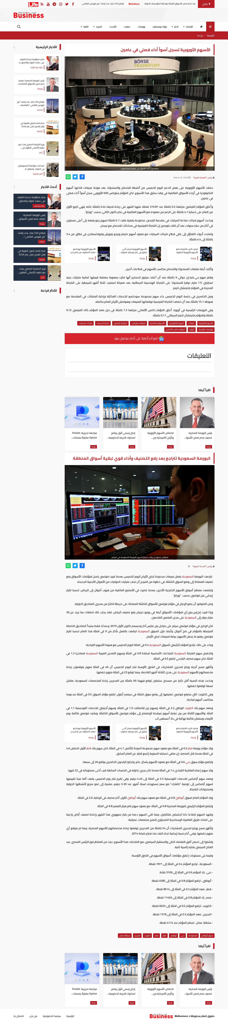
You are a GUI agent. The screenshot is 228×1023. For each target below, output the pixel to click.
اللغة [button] (86, 26)
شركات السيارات (85, 323)
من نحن (33, 1016)
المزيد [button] (99, 26)
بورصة (200, 35)
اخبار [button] (176, 26)
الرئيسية (211, 35)
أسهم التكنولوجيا (176, 323)
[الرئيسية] (201, 27)
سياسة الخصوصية (52, 1016)
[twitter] (75, 177)
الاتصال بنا (18, 1016)
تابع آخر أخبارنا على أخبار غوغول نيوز (136, 338)
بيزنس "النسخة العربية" (202, 178)
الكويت (189, 708)
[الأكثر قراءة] (14, 291)
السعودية (187, 576)
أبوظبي (180, 797)
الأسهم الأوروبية (206, 323)
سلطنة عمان (124, 935)
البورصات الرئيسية (206, 329)
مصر (156, 935)
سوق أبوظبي (207, 935)
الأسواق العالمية (157, 323)
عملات (127, 26)
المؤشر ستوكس (138, 323)
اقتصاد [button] (189, 26)
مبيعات (191, 323)
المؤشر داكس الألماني (175, 329)
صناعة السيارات (103, 323)
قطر (190, 748)
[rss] (42, 4)
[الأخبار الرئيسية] (14, 47)
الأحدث (112, 26)
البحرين (137, 935)
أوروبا (191, 329)
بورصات (141, 26)
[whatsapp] (68, 177)
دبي (188, 761)
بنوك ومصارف (159, 26)
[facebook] (82, 177)
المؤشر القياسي (120, 323)
